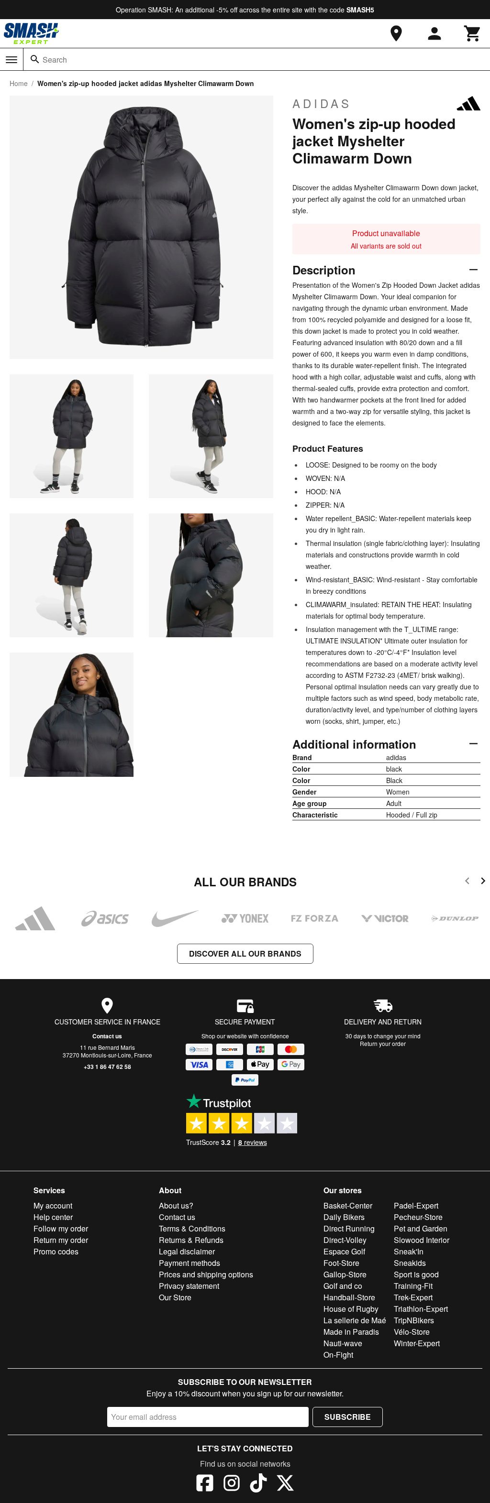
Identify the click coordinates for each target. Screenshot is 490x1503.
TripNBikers (414, 1320)
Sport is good (416, 1274)
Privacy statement (189, 1285)
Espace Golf (344, 1251)
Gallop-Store (345, 1274)
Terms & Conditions (192, 1228)
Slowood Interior (421, 1239)
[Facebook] (204, 1484)
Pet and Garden (420, 1228)
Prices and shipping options (206, 1274)
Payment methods (189, 1262)
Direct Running (349, 1228)
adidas (322, 103)
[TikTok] (258, 1484)
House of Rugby (351, 1308)
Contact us (107, 1036)
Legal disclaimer (187, 1251)
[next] (483, 882)
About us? (176, 1205)
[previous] (467, 882)
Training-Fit (413, 1285)
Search (55, 59)
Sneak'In (408, 1251)
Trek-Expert (413, 1297)
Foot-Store (341, 1262)
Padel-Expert (416, 1205)
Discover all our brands (245, 953)
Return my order (60, 1239)
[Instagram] (231, 1484)
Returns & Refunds (191, 1239)
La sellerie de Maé (354, 1320)
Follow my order (60, 1228)
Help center (53, 1216)
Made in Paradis (351, 1331)
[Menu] (11, 59)
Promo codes (55, 1251)
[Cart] (472, 33)
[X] (285, 1484)
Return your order (383, 1043)
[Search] (35, 59)
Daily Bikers (344, 1216)
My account (52, 1205)
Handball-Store (349, 1297)
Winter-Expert (417, 1343)
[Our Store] (396, 33)
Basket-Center (347, 1205)
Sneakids (410, 1262)
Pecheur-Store (418, 1216)
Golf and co (342, 1285)
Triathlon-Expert (421, 1308)
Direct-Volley (345, 1239)
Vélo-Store (412, 1331)
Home (19, 83)
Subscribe (347, 1416)
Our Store (175, 1297)
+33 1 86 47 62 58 (107, 1066)
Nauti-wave (342, 1343)
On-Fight (338, 1354)
